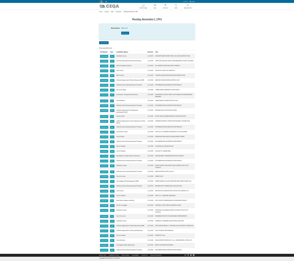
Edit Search (125, 33)
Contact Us (185, 1)
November (118, 11)
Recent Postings (143, 8)
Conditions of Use (114, 255)
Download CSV (104, 43)
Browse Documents (156, 255)
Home (100, 11)
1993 (112, 11)
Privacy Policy (125, 255)
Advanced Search (188, 8)
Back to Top (102, 255)
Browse (107, 11)
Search (175, 8)
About (155, 8)
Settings (193, 1)
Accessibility (135, 255)
